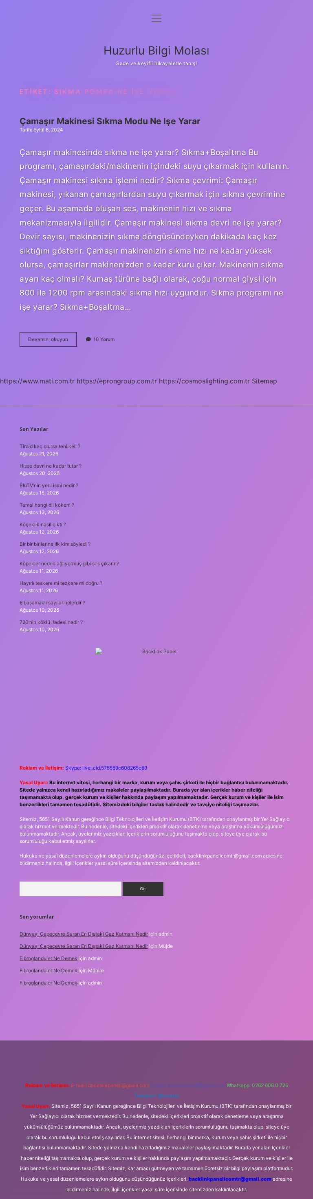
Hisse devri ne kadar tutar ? (51, 466)
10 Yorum (104, 339)
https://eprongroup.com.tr (117, 381)
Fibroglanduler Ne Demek (48, 958)
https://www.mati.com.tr (37, 381)
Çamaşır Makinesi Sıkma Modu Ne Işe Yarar (110, 121)
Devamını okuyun (52, 341)
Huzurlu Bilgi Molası (156, 50)
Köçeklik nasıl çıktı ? (43, 524)
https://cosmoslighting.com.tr (204, 381)
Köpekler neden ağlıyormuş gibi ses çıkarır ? (69, 563)
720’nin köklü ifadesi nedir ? (51, 622)
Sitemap (264, 381)
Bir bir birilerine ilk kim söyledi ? (55, 544)
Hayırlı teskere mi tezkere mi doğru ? (61, 583)
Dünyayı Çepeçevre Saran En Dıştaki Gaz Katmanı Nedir (84, 934)
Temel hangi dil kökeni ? (47, 505)
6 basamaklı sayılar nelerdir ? (52, 603)
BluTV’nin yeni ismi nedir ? (49, 485)
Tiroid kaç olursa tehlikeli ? (50, 446)
